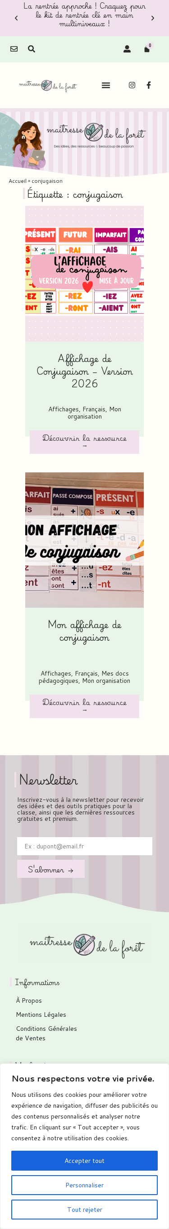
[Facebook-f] (149, 85)
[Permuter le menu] (105, 85)
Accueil (18, 181)
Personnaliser (84, 1185)
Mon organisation (94, 413)
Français (93, 409)
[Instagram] (132, 85)
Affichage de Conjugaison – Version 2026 (85, 370)
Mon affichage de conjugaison (85, 630)
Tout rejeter (84, 1209)
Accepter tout (84, 1160)
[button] (16, 18)
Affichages (63, 409)
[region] (84, 1146)
